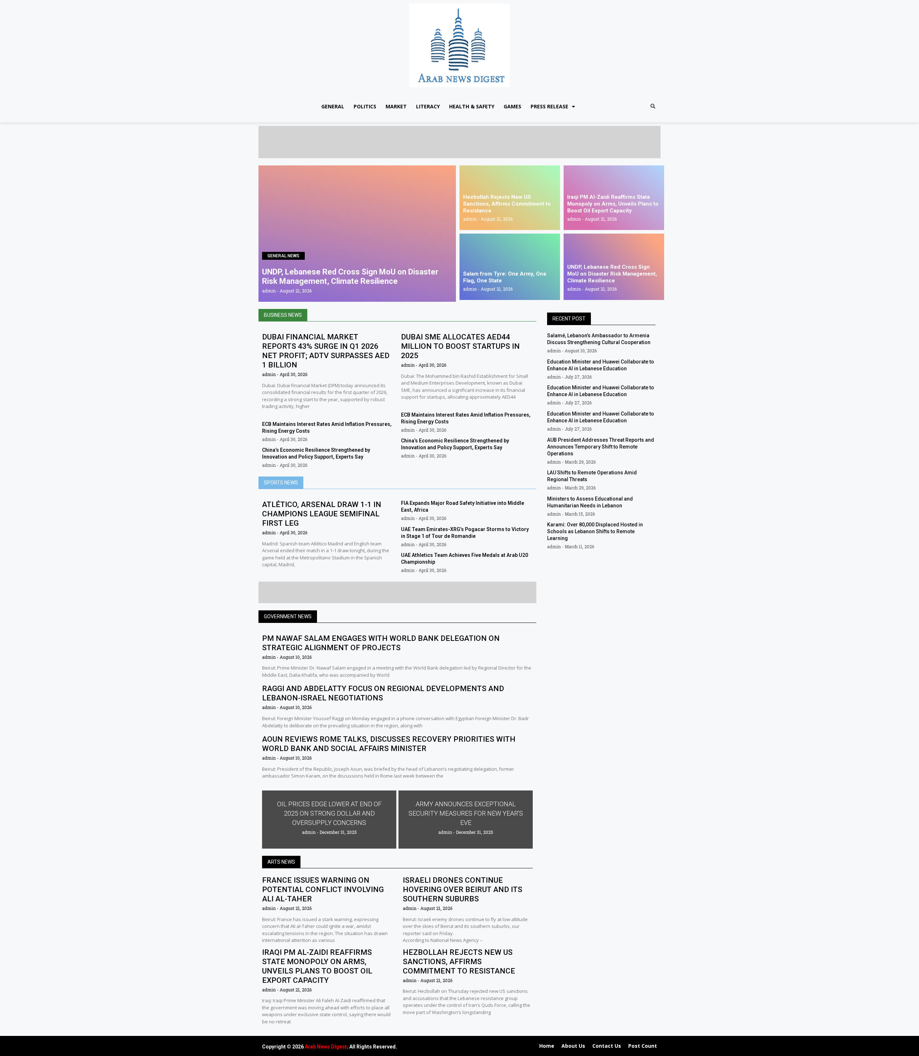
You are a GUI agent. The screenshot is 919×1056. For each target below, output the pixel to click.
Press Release (549, 106)
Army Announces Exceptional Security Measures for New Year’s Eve (466, 813)
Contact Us (606, 1045)
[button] (653, 107)
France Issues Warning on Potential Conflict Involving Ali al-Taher (323, 889)
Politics (365, 106)
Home (546, 1045)
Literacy (428, 106)
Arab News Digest (326, 1047)
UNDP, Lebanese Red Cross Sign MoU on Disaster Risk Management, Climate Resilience (350, 276)
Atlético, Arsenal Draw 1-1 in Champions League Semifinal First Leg (321, 513)
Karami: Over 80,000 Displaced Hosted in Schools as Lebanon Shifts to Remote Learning (595, 531)
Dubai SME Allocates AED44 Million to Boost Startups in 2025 (460, 346)
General (332, 106)
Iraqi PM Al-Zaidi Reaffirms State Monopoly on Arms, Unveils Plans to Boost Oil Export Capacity (612, 204)
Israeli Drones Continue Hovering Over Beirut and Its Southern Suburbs (462, 889)
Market (396, 106)
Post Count (642, 1045)
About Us (573, 1045)
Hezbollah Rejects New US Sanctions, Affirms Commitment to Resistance (507, 204)
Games (512, 106)
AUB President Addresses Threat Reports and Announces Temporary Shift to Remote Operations (600, 446)
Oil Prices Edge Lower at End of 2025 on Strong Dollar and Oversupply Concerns (329, 813)
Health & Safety (471, 106)
